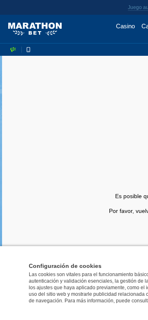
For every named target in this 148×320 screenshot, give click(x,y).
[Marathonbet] (35, 29)
